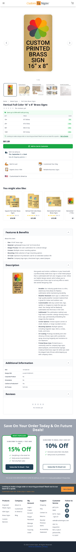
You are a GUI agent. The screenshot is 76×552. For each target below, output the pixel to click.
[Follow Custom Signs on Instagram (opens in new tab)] (67, 516)
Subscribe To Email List (57, 467)
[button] (6, 43)
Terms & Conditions (34, 547)
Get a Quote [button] (64, 136)
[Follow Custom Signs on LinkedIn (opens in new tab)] (67, 511)
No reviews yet (20, 108)
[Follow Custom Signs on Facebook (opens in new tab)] (67, 505)
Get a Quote (67, 489)
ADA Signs (5, 511)
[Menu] (4, 3)
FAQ (41, 509)
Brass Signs (6, 515)
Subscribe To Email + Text (19, 467)
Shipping (43, 505)
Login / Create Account (30, 510)
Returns (42, 516)
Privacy (45, 547)
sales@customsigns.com (61, 520)
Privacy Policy (66, 478)
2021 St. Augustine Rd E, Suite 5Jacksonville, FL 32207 (57, 529)
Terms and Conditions (55, 478)
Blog (16, 515)
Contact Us (43, 512)
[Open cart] (72, 3)
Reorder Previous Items (43, 523)
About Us (18, 505)
